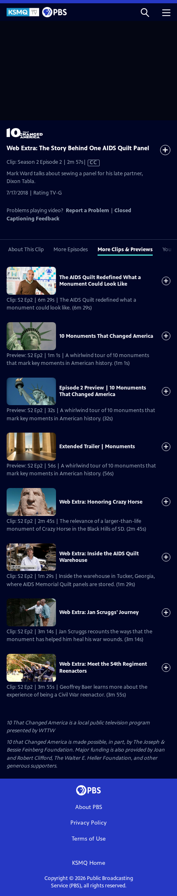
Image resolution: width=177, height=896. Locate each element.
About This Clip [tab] (26, 249)
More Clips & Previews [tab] (125, 249)
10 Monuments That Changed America (106, 336)
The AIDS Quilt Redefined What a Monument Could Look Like (100, 280)
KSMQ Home (88, 862)
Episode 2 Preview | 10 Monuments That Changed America (102, 391)
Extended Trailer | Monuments (97, 446)
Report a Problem (87, 210)
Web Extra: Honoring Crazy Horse (100, 502)
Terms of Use (89, 838)
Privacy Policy (88, 822)
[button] (145, 12)
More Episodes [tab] (71, 249)
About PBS (88, 807)
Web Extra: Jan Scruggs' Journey (99, 612)
